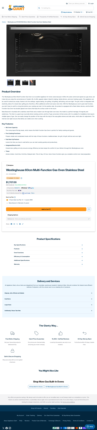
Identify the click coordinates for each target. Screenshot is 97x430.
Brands (46, 408)
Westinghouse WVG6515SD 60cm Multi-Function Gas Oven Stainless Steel (29, 22)
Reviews (27, 420)
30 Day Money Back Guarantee (71, 415)
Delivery (39, 415)
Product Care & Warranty (39, 420)
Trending (52, 408)
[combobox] (66, 8)
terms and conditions (69, 402)
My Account (20, 415)
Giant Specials (62, 408)
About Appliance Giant (10, 420)
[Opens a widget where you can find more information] (90, 426)
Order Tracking (30, 415)
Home (4, 22)
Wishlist (78, 12)
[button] (4, 8)
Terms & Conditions (78, 420)
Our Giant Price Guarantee (52, 415)
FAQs (20, 420)
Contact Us (90, 420)
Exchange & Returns (54, 420)
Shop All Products (36, 408)
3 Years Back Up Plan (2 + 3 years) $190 (21, 200)
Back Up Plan (10, 197)
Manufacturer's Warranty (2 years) (19, 203)
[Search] (39, 8)
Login (92, 3)
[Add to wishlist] (89, 209)
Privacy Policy (67, 420)
